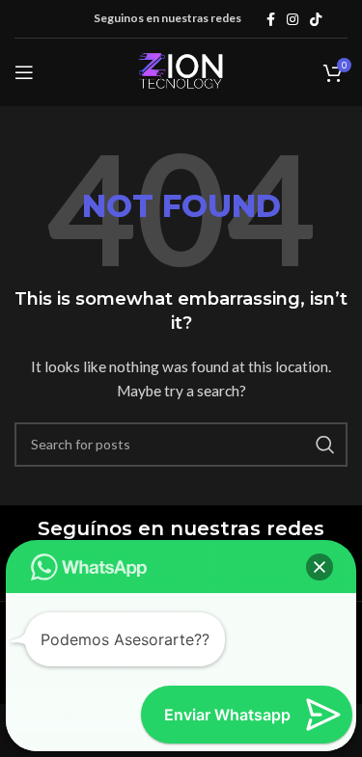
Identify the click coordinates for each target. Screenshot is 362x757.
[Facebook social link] (271, 19)
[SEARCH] (325, 444)
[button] (319, 567)
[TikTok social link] (315, 19)
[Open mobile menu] (24, 72)
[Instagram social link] (292, 19)
